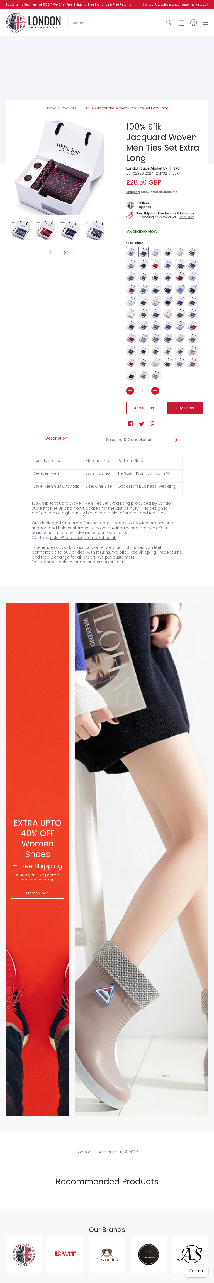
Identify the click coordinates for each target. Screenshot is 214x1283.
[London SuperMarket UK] (33, 22)
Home (51, 108)
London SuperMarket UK (146, 168)
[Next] (64, 252)
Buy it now (185, 408)
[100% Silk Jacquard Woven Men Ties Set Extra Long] (20, 230)
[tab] (56, 440)
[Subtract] (130, 391)
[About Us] (143, 204)
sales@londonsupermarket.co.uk (184, 5)
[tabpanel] (107, 507)
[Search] (169, 22)
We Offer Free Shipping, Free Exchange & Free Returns (92, 5)
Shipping (133, 192)
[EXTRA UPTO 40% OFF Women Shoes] (37, 859)
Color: (134, 243)
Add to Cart (144, 408)
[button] (181, 22)
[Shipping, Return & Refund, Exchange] (163, 214)
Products (68, 108)
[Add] (155, 391)
